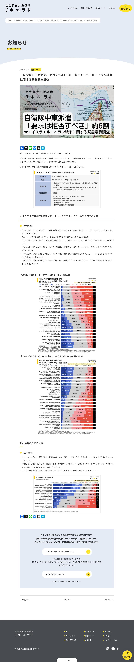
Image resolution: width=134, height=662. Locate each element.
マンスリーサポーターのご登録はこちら (60, 551)
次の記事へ (108, 600)
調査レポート (28, 20)
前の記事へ (25, 600)
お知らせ (19, 20)
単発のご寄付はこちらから (55, 574)
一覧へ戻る (67, 600)
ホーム (10, 20)
